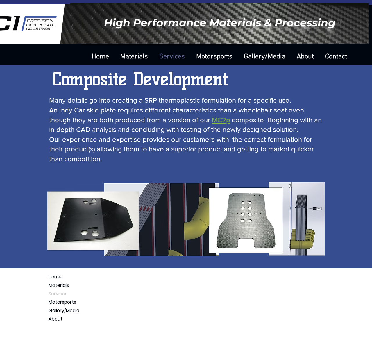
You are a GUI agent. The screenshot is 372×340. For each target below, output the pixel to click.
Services (58, 293)
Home (55, 276)
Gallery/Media (64, 310)
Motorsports (62, 302)
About (55, 319)
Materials (59, 285)
